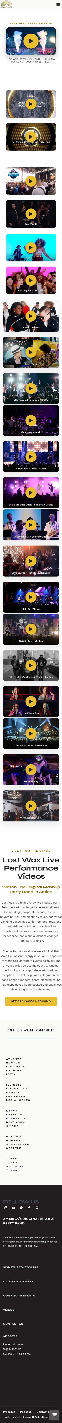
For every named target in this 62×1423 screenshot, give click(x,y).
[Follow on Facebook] (29, 1207)
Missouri (15, 1114)
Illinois (14, 1085)
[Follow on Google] (37, 1207)
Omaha (12, 1126)
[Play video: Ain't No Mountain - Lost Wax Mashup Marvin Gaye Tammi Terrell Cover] (31, 420)
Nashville (16, 1118)
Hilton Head (18, 1088)
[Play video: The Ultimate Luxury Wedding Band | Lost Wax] (31, 104)
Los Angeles (18, 1100)
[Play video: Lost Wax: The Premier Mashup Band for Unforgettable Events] (31, 137)
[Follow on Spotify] (21, 1207)
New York (15, 1122)
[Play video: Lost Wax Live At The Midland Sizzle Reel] (31, 733)
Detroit (14, 1070)
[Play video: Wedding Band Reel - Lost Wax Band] (31, 805)
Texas (11, 1158)
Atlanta (14, 1059)
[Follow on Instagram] (6, 1207)
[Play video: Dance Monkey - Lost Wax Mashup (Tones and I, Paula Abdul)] (31, 701)
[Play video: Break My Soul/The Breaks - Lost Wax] (31, 280)
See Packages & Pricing (31, 1001)
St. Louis (15, 1166)
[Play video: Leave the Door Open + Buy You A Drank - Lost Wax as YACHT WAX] (31, 492)
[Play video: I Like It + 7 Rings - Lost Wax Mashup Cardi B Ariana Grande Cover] (31, 597)
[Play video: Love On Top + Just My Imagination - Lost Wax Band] (31, 561)
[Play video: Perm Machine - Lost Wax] (31, 316)
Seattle (14, 1148)
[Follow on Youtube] (13, 1207)
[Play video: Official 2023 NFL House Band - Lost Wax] (31, 181)
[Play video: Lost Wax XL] (31, 214)
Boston (13, 1063)
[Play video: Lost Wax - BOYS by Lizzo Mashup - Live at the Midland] (31, 629)
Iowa (11, 1074)
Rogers (13, 1140)
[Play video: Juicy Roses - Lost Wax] (31, 247)
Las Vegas (15, 1096)
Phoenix (14, 1137)
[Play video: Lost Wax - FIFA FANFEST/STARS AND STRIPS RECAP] (31, 41)
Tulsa (12, 1162)
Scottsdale (17, 1144)
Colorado (16, 1067)
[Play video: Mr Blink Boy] (31, 769)
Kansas (13, 1092)
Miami (11, 1111)
